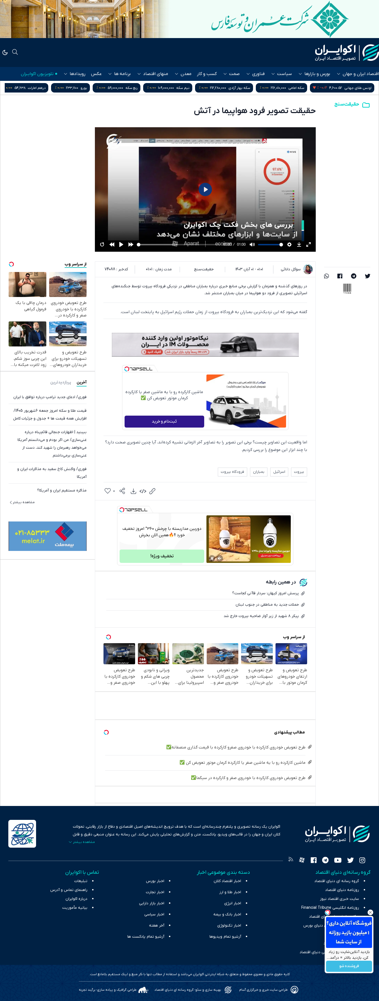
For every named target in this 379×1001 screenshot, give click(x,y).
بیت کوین (53, 88)
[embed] (143, 491)
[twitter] (367, 277)
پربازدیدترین (60, 382)
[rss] (291, 861)
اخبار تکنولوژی (229, 925)
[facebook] (339, 277)
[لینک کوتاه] (152, 491)
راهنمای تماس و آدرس (68, 890)
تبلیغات (80, 881)
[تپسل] (127, 369)
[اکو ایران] (347, 52)
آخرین (82, 382)
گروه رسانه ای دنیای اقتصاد (336, 881)
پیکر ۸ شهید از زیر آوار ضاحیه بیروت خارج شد (261, 616)
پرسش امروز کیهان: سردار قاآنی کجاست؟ (265, 593)
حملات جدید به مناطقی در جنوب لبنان (267, 604)
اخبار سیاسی (154, 914)
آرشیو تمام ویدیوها (225, 936)
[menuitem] (133, 491)
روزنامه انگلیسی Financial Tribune (330, 907)
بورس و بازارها (317, 74)
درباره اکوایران (76, 899)
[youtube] (338, 861)
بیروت (299, 472)
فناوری (258, 74)
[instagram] (362, 861)
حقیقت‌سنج (346, 104)
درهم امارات (104, 88)
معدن (186, 74)
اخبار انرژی (232, 903)
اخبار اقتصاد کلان (227, 881)
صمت (234, 74)
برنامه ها (122, 74)
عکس (96, 74)
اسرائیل (279, 472)
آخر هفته (156, 925)
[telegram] (353, 277)
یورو (151, 88)
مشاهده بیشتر (24, 502)
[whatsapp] (326, 277)
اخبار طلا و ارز (230, 892)
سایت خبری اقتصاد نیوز (339, 899)
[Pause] (212, 558)
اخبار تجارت (155, 892)
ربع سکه (199, 88)
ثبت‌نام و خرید (164, 421)
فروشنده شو (349, 966)
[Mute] (219, 558)
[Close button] (370, 912)
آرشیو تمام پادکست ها (145, 936)
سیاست (284, 74)
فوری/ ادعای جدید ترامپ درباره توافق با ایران (50, 397)
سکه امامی (363, 88)
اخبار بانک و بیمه (227, 914)
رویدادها (77, 74)
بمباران (258, 472)
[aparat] (302, 861)
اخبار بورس (155, 881)
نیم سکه (250, 88)
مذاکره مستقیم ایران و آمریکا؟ (62, 490)
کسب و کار (207, 74)
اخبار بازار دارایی (151, 903)
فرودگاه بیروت (232, 472)
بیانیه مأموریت (74, 907)
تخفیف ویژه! (162, 556)
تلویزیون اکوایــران (37, 74)
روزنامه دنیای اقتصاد (342, 890)
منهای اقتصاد (155, 74)
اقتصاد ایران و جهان (361, 74)
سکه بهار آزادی (306, 88)
